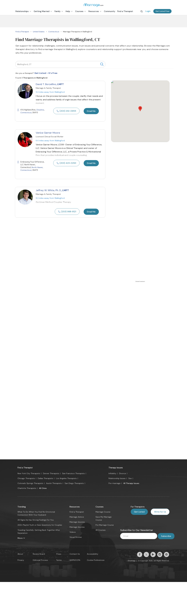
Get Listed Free (162, 11)
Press (58, 554)
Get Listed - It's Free (45, 73)
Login (148, 11)
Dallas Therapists (45, 478)
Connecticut (26, 112)
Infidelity (112, 473)
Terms (59, 560)
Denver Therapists (51, 473)
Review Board (39, 554)
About (20, 554)
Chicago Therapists (26, 478)
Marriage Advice (77, 517)
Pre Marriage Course (105, 525)
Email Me (91, 111)
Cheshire (40, 110)
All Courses (101, 530)
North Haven (37, 167)
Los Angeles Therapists (66, 478)
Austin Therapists (54, 483)
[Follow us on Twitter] (146, 554)
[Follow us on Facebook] (139, 554)
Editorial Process (40, 560)
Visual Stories (76, 537)
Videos (73, 532)
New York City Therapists (29, 473)
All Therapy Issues (131, 483)
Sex (130, 478)
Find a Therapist (25, 467)
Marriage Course (103, 512)
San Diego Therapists (74, 483)
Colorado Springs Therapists (30, 483)
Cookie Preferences (95, 560)
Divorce (122, 473)
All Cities (43, 488)
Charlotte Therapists (27, 488)
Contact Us (75, 554)
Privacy (21, 560)
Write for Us (160, 511)
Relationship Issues (117, 478)
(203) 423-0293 (68, 163)
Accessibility (92, 554)
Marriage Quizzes (77, 522)
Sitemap (131, 560)
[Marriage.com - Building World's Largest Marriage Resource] (93, 5)
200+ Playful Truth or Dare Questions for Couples (40, 525)
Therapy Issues (116, 467)
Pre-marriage (114, 483)
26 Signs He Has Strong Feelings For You (36, 520)
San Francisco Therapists (73, 473)
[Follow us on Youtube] (153, 554)
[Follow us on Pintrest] (166, 554)
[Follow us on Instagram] (159, 554)
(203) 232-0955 (68, 111)
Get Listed (139, 511)
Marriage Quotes (77, 527)
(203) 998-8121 (68, 211)
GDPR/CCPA (75, 560)
